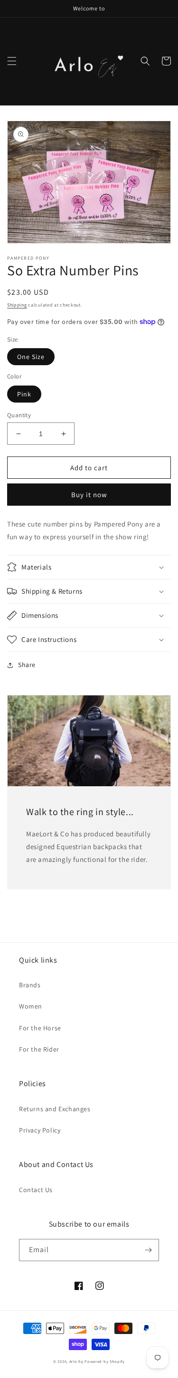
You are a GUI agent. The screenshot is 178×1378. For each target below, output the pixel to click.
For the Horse (40, 1028)
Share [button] (27, 664)
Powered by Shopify (104, 1361)
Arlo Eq (76, 1361)
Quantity (19, 415)
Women (30, 1006)
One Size (31, 356)
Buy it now (89, 494)
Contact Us (36, 1189)
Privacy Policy (39, 1130)
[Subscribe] (148, 1250)
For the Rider (39, 1049)
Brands (30, 985)
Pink (24, 394)
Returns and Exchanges (55, 1109)
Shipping (17, 305)
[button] (11, 61)
